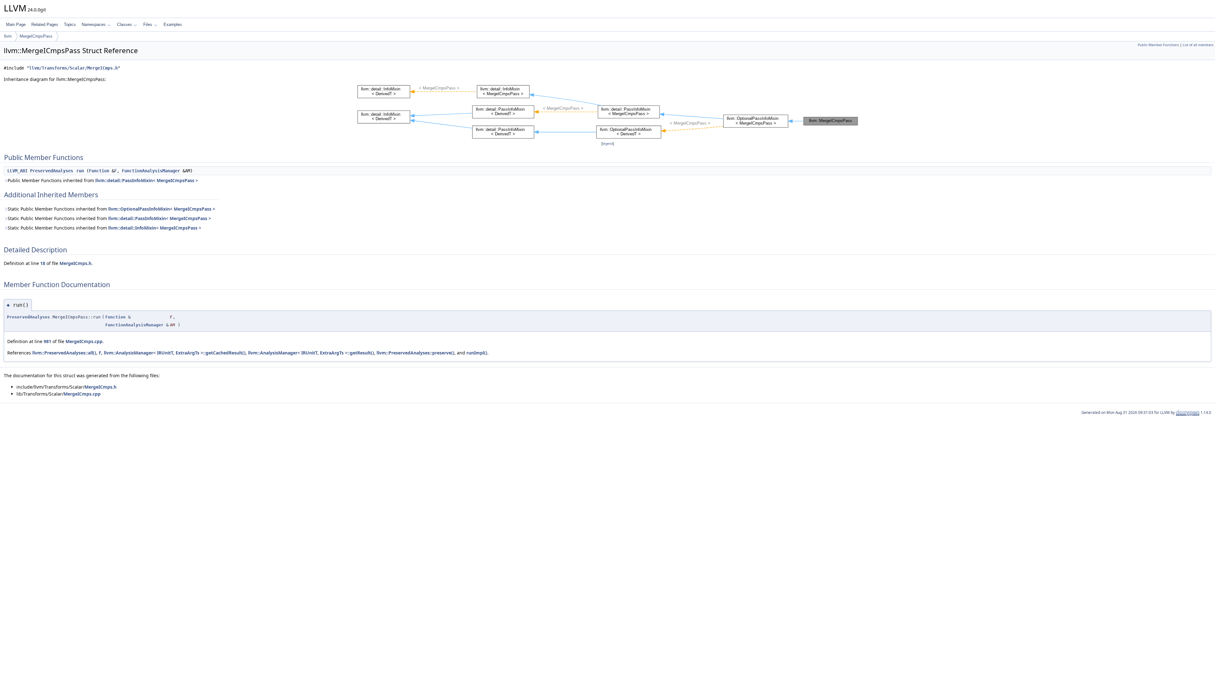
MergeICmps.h (75, 263)
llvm (8, 36)
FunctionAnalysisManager (151, 170)
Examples (173, 24)
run (80, 170)
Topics (70, 24)
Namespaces (94, 24)
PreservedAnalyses (51, 170)
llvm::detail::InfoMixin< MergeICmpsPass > (154, 228)
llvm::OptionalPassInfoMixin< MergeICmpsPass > (161, 209)
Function (99, 170)
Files (147, 24)
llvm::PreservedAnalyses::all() (64, 353)
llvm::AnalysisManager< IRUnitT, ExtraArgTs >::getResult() (311, 353)
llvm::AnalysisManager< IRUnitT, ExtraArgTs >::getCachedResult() (175, 353)
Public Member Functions (1158, 45)
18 (42, 263)
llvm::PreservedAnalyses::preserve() (415, 353)
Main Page (16, 24)
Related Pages (44, 24)
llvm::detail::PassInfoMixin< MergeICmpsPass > (146, 180)
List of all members (1198, 45)
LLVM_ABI (17, 170)
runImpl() (476, 353)
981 (47, 341)
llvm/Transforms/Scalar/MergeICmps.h (73, 68)
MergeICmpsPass (36, 36)
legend (607, 144)
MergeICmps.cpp (84, 341)
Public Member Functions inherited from (103, 180)
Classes (124, 24)
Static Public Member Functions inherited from (111, 209)
